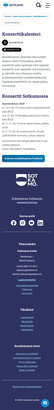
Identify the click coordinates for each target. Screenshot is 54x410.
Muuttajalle (27, 321)
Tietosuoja (27, 289)
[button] (45, 403)
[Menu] (48, 5)
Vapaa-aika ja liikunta (22, 16)
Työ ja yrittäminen (27, 362)
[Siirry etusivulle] (13, 7)
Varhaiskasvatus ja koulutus (27, 358)
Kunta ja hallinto (27, 370)
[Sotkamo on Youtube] (31, 225)
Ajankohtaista (27, 325)
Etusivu (8, 16)
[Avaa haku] (39, 5)
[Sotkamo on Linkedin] (40, 225)
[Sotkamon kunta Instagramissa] (22, 225)
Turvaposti (27, 293)
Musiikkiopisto (40, 16)
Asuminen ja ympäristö (27, 353)
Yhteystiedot (27, 329)
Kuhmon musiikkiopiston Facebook (23, 158)
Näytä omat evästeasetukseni (27, 386)
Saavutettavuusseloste (27, 285)
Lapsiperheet (27, 317)
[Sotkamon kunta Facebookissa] (13, 225)
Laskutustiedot (27, 279)
